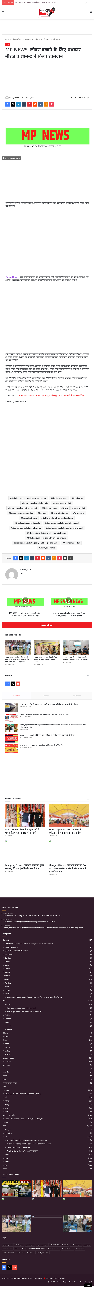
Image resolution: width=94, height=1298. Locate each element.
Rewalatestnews (29, 518)
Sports (7, 969)
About (65, 1282)
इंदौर (6, 1097)
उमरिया (5, 1076)
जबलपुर (7, 1104)
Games (9, 1029)
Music (7, 965)
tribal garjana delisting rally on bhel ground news (36, 543)
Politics (7, 1015)
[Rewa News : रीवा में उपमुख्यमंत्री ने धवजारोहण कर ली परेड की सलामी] (25, 815)
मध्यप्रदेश (6, 1090)
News (65, 508)
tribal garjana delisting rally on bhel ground (47, 538)
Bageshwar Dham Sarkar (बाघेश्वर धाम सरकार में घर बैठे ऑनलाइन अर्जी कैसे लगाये (34, 997)
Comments (76, 696)
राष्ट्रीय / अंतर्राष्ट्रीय (9, 1115)
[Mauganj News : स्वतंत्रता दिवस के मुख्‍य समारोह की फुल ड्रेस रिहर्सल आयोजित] (25, 851)
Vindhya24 (30, 1253)
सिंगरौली (7, 1162)
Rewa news (79, 513)
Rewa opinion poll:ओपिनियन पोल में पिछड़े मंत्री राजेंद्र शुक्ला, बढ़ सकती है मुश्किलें (47, 735)
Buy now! (88, 1282)
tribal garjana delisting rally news (26, 528)
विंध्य (14, 39)
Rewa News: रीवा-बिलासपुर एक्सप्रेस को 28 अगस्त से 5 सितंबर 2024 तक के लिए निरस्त (49, 704)
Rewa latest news (60, 513)
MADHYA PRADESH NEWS (59, 1245)
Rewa (24, 1249)
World (7, 1022)
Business (8, 1004)
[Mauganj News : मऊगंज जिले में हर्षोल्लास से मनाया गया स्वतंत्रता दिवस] (69, 815)
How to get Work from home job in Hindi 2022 (25, 1011)
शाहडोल (7, 1154)
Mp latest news (50, 508)
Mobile (7, 1051)
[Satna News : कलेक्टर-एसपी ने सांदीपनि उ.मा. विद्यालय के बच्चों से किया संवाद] (77, 1223)
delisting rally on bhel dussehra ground (28, 498)
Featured (6, 972)
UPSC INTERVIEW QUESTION (16, 951)
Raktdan (43, 513)
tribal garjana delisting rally (28, 523)
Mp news (87, 1245)
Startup (7, 1054)
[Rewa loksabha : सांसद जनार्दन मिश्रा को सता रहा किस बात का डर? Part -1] (11, 717)
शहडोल (5, 1169)
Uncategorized (8, 1058)
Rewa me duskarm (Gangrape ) (19, 1147)
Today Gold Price (11, 947)
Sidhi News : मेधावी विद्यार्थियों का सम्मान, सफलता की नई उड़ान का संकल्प (45, 659)
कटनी (4, 1079)
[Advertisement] (47, 27)
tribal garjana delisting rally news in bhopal (47, 533)
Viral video (7, 1061)
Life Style (6, 976)
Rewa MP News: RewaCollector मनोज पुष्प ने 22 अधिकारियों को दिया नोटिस (51, 395)
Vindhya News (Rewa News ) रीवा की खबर (22, 1151)
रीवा (6, 1137)
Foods (9, 1026)
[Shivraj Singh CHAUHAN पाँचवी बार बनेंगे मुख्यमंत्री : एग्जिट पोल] (11, 748)
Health (7, 990)
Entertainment (8, 954)
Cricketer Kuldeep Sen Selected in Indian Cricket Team (29, 1144)
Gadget (8, 1047)
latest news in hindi (62, 503)
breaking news (7, 1245)
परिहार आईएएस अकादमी (10, 1083)
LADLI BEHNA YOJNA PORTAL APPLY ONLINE (23, 1094)
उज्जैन (5, 1069)
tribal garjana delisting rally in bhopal (62, 523)
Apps (7, 1044)
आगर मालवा (6, 1065)
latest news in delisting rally (35, 503)
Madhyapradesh (42, 1245)
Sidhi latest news (8, 1253)
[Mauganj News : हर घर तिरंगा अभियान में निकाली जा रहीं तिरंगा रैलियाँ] (77, 1206)
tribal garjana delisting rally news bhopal (65, 528)
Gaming (8, 958)
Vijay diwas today (72, 543)
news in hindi (79, 508)
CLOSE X (88, 1285)
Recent (46, 696)
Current (6, 940)
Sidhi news (20, 1253)
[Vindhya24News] (47, 12)
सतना (6, 1158)
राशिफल (5, 1111)
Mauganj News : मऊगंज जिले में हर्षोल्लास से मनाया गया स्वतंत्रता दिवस (66, 831)
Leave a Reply (47, 625)
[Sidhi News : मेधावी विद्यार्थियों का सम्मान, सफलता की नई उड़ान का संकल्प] (47, 647)
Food (7, 987)
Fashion (8, 983)
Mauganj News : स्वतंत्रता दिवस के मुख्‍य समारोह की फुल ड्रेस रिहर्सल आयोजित (38, 2)
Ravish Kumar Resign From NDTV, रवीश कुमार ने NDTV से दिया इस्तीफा (29, 944)
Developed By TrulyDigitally (55, 1278)
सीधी (17, 39)
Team (71, 1282)
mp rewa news (7, 1249)
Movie (7, 961)
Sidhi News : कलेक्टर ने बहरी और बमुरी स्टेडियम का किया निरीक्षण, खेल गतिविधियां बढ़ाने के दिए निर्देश (17, 659)
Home (9, 39)
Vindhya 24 (13, 98)
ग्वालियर (7, 1101)
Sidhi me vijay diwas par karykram (58, 518)
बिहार (4, 1086)
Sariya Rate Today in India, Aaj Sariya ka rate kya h (24, 1119)
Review (5, 1036)
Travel (7, 994)
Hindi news (78, 498)
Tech (5, 1040)
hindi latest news (59, 498)
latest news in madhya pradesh (23, 508)
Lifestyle (6, 979)
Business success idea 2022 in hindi (21, 1008)
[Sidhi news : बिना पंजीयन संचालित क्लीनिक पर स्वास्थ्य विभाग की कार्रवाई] (76, 647)
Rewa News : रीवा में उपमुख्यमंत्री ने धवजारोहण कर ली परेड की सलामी (22, 831)
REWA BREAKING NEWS (37, 1249)
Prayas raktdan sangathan (21, 513)
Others (5, 1033)
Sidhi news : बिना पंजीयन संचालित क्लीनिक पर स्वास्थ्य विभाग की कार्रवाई (75, 658)
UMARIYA (8, 1133)
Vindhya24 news (47, 548)
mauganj (8, 1129)
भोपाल (6, 1108)
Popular (16, 696)
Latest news (30, 1245)
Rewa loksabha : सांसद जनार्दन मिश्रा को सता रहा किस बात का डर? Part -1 (46, 714)
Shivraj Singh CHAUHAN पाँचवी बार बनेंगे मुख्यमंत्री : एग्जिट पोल (41, 745)
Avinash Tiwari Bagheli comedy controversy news (27, 1140)
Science (8, 1019)
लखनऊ (5, 1122)
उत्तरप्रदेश (6, 1072)
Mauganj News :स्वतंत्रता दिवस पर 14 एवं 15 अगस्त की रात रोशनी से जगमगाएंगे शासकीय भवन (67, 868)
